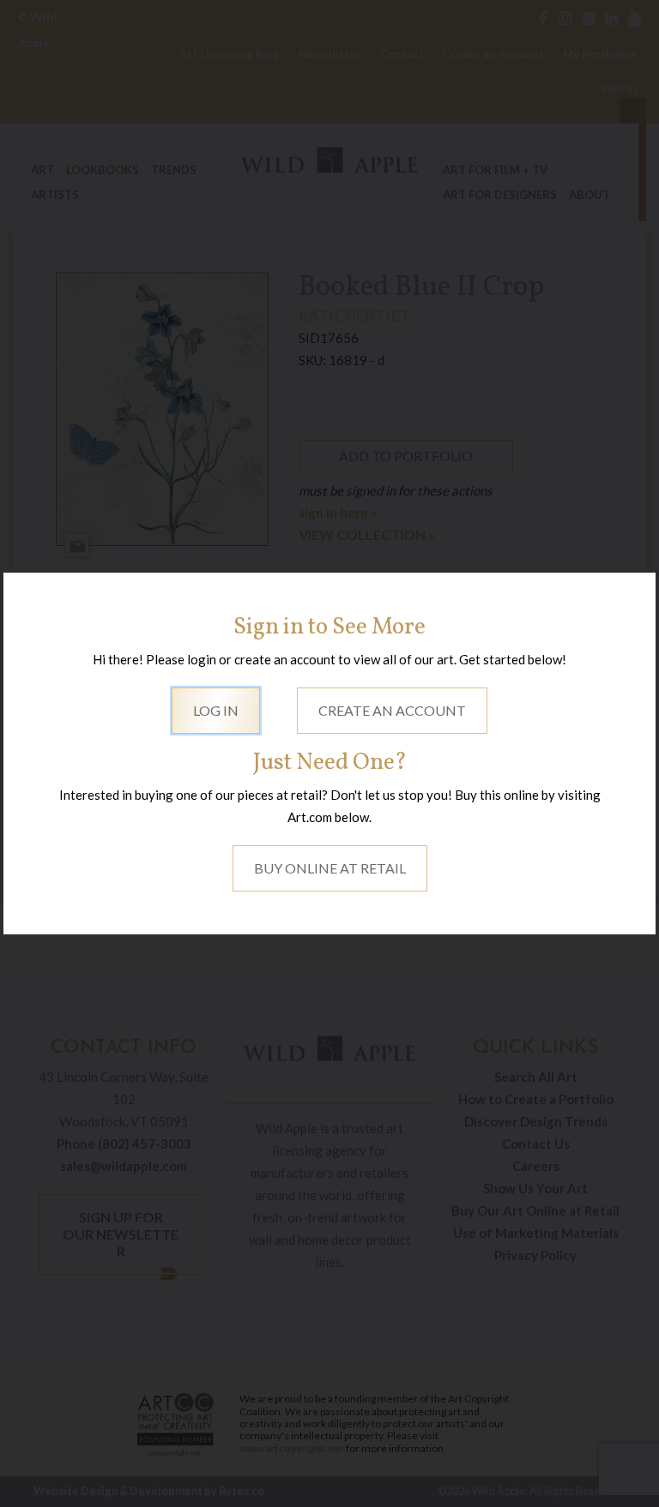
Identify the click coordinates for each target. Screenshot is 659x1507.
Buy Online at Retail (330, 868)
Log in (216, 710)
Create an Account (392, 710)
